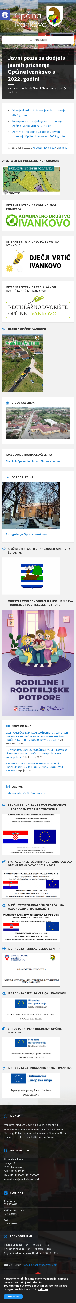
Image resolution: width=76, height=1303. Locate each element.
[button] (5, 15)
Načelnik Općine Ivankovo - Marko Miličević (33, 461)
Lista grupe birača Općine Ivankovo (26, 793)
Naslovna (13, 88)
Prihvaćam (13, 1296)
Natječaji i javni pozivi (45, 147)
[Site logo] (38, 28)
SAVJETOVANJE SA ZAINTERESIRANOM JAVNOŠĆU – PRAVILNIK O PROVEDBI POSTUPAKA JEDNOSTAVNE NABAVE (35, 767)
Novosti (62, 147)
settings (43, 1289)
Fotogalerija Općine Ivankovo (26, 534)
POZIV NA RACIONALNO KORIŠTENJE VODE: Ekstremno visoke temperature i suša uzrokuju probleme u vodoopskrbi (36, 753)
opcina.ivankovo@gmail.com (40, 1265)
